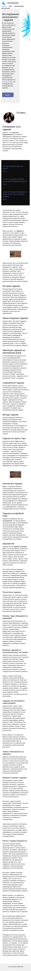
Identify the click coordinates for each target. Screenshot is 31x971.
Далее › (7, 95)
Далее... (5, 171)
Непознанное (5, 8)
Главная (4, 6)
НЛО (10, 6)
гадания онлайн (7, 81)
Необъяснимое (19, 6)
